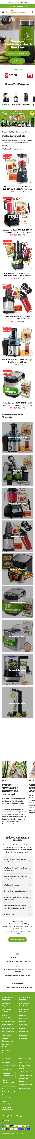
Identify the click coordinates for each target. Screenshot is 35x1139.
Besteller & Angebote (6, 1004)
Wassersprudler (7, 1025)
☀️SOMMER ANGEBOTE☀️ (17, 53)
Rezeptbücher (24, 1032)
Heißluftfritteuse (8, 1032)
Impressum (6, 1062)
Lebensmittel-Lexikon (24, 1020)
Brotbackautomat (8, 1021)
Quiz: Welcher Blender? (24, 1010)
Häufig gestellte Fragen (25, 1067)
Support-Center (25, 1062)
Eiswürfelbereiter (8, 1028)
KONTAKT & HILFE (26, 1059)
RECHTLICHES (7, 1059)
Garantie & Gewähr (9, 1066)
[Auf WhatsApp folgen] (21, 1115)
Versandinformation (8, 1087)
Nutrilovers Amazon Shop (7, 1051)
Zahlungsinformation (9, 1093)
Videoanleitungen (25, 1075)
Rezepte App (23, 1035)
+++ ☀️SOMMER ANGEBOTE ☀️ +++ (17, 6)
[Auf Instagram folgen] (7, 1115)
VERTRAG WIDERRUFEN (8, 1074)
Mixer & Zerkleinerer (6, 1016)
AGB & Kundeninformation (8, 1081)
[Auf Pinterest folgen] (12, 1115)
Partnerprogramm (25, 1085)
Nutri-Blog (23, 1025)
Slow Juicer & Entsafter (6, 1010)
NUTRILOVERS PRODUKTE (7, 998)
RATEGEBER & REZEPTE (24, 998)
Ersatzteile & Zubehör (6, 1045)
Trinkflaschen (6, 1035)
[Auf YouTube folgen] (17, 1115)
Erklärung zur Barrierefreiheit (7, 1108)
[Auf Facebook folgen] (3, 1115)
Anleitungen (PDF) (26, 1072)
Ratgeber (22, 1015)
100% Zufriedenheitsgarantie (18, 2)
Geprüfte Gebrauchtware (7, 1040)
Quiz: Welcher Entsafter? (24, 1004)
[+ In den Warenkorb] (30, 182)
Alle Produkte (17, 61)
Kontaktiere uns (25, 1088)
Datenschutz (6, 1098)
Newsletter (23, 1039)
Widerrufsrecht (7, 1069)
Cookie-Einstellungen (6, 1102)
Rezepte (22, 1028)
